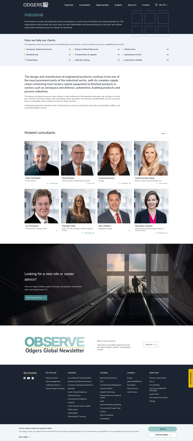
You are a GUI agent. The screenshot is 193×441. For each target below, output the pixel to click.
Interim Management (53, 381)
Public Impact (73, 409)
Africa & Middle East (134, 381)
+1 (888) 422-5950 (72, 158)
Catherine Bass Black (145, 178)
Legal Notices (154, 394)
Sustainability (72, 413)
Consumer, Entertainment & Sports (80, 385)
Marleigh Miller (69, 226)
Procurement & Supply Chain (110, 408)
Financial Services (74, 395)
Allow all (162, 429)
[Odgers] (36, 5)
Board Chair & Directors (108, 378)
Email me (32, 156)
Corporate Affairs (106, 388)
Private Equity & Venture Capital (79, 406)
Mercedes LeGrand (143, 226)
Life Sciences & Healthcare (77, 399)
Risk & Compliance (106, 415)
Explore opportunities (34, 297)
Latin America (132, 392)
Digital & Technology (107, 392)
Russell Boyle (68, 178)
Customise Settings (161, 434)
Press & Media (154, 385)
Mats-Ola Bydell (33, 178)
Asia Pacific (131, 385)
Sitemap (152, 401)
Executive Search (52, 378)
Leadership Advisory (53, 385)
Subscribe (149, 344)
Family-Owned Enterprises (77, 392)
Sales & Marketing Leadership (110, 404)
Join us (151, 381)
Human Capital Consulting (55, 388)
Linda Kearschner (107, 178)
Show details (23, 437)
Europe (129, 378)
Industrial (71, 402)
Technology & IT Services (77, 416)
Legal (102, 401)
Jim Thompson (32, 226)
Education (71, 388)
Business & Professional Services (80, 381)
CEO (101, 381)
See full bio (50, 170)
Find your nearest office (157, 378)
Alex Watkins (105, 226)
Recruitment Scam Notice (158, 397)
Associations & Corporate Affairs (79, 378)
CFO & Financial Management (110, 385)
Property (103, 411)
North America (132, 388)
